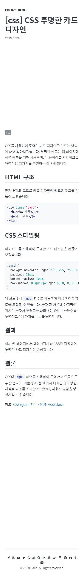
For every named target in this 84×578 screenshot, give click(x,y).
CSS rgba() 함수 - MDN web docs (38, 404)
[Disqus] (42, 482)
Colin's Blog (15, 10)
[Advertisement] (42, 85)
